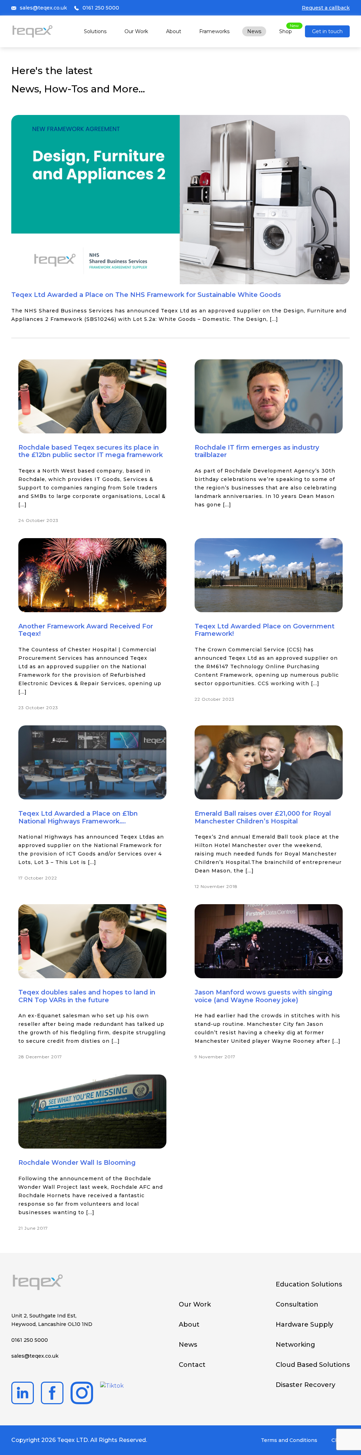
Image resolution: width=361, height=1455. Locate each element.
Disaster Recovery (305, 1385)
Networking (295, 1345)
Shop (285, 31)
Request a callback (326, 8)
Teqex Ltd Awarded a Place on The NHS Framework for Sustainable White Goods (146, 295)
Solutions (95, 31)
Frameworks (214, 31)
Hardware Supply (304, 1324)
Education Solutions (309, 1284)
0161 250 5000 (100, 8)
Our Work (136, 31)
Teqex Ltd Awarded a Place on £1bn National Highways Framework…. (78, 817)
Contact (192, 1365)
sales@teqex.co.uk (43, 8)
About (173, 31)
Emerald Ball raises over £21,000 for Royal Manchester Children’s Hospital (263, 817)
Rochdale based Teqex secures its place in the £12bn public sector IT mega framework (90, 451)
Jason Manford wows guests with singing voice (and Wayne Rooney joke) (263, 996)
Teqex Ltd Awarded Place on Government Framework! (265, 630)
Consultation (297, 1304)
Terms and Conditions (289, 1440)
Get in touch (327, 31)
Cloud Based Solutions (313, 1365)
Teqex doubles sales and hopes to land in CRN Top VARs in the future (86, 996)
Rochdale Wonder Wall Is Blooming (77, 1163)
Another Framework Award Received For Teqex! (85, 630)
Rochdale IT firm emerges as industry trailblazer (257, 451)
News (254, 31)
